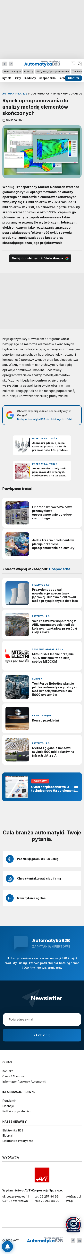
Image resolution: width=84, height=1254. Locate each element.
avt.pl (69, 1201)
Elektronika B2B (12, 1130)
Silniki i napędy (12, 71)
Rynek (6, 78)
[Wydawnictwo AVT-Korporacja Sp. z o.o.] (42, 1175)
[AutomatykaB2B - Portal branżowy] (45, 1240)
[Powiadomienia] (7, 1246)
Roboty (28, 71)
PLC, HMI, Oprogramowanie (53, 71)
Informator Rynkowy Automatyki (24, 1081)
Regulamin (9, 1100)
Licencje (8, 1106)
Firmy (17, 78)
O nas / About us (13, 1076)
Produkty (29, 78)
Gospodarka (47, 78)
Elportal (7, 1135)
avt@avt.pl (73, 1196)
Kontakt (7, 1071)
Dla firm (73, 78)
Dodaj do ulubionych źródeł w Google (37, 258)
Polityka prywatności (16, 1111)
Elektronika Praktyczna (17, 1141)
